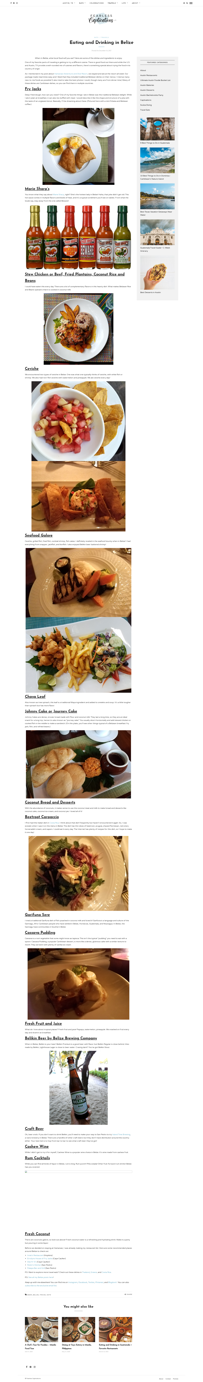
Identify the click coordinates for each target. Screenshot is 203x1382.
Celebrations (97, 3)
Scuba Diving (146, 105)
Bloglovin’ (112, 1282)
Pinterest (99, 1282)
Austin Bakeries (147, 85)
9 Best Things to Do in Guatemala (155, 143)
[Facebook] (26, 1367)
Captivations (145, 100)
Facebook (82, 1282)
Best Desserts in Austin (150, 292)
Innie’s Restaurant (35, 1255)
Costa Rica (54, 823)
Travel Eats (145, 110)
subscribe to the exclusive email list (40, 1285)
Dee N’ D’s (32, 1262)
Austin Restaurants (148, 75)
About (135, 3)
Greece (94, 1272)
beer (29, 1295)
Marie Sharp (58, 194)
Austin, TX (68, 3)
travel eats (45, 1295)
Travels (112, 3)
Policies (175, 1379)
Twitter (91, 1282)
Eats (81, 3)
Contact (168, 1379)
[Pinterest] (14, 3)
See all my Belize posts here (40, 1277)
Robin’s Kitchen (34, 1265)
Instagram (72, 1282)
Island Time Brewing (121, 1134)
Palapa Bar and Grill (36, 1268)
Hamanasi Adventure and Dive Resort (71, 74)
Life (124, 3)
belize (36, 1295)
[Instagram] (17, 3)
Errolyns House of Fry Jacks (39, 1258)
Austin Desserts (147, 90)
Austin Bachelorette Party (151, 95)
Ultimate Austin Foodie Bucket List (155, 80)
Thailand (86, 1272)
